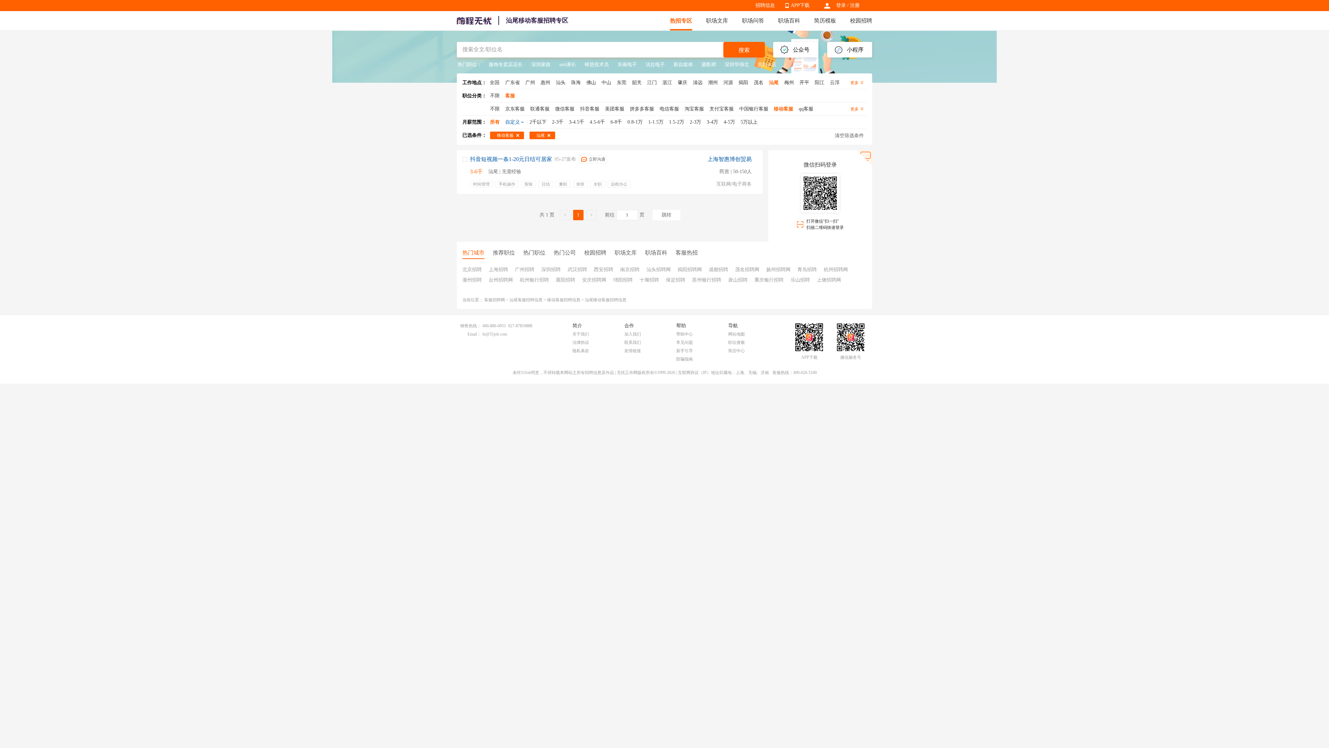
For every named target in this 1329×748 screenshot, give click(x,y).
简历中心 (736, 350)
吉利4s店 (767, 64)
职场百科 (789, 21)
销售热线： (470, 325)
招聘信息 (765, 5)
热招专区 (681, 21)
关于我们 (580, 334)
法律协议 (580, 342)
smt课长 (567, 64)
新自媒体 (683, 64)
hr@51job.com (494, 334)
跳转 (666, 214)
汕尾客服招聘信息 (526, 299)
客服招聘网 (494, 299)
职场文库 (717, 21)
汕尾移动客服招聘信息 (605, 299)
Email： (474, 334)
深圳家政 (541, 64)
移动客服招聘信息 (563, 299)
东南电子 (627, 64)
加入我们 (632, 334)
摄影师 (709, 64)
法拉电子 (655, 64)
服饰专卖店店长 (506, 64)
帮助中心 (684, 334)
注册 (855, 5)
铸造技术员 (597, 64)
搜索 (744, 50)
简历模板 (825, 21)
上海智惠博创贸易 (729, 159)
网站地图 (736, 334)
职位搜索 (736, 342)
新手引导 (684, 350)
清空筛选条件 (849, 135)
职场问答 (753, 21)
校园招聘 (861, 21)
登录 (841, 5)
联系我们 (632, 342)
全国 (494, 82)
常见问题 (684, 342)
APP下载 (800, 5)
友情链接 (632, 350)
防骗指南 (684, 359)
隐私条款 (580, 350)
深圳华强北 (737, 64)
